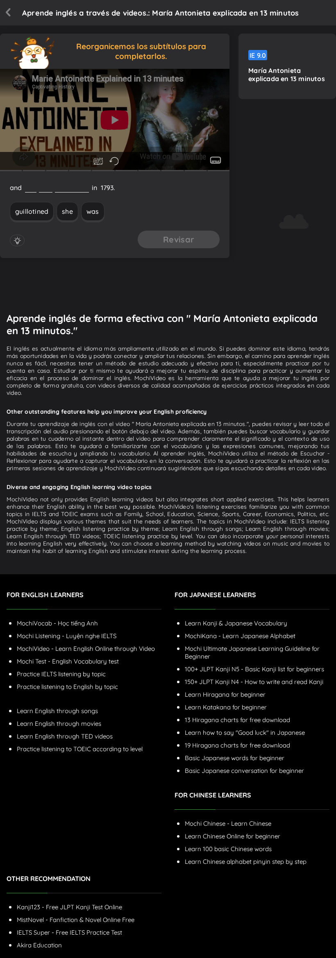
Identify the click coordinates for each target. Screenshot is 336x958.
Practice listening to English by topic (67, 687)
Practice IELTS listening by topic (61, 674)
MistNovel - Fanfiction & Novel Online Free (75, 920)
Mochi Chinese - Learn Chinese (228, 823)
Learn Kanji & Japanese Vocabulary (236, 623)
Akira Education (39, 945)
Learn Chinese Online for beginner (232, 836)
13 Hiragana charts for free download (237, 720)
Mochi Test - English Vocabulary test (68, 661)
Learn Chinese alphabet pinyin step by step (245, 861)
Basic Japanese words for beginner (234, 758)
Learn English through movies (59, 723)
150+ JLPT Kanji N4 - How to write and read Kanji (254, 682)
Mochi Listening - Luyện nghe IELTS (66, 636)
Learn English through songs (57, 711)
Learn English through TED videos (65, 736)
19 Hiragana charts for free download (237, 745)
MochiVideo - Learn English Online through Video (86, 648)
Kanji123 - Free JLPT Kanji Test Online (69, 907)
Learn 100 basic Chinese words (228, 849)
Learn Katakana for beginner (226, 707)
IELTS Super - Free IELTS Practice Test (69, 932)
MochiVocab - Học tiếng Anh (57, 623)
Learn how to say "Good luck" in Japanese (245, 732)
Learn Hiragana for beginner (225, 694)
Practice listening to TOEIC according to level (80, 749)
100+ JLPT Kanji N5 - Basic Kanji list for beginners (254, 669)
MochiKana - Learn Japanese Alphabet (240, 636)
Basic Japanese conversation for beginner (244, 771)
